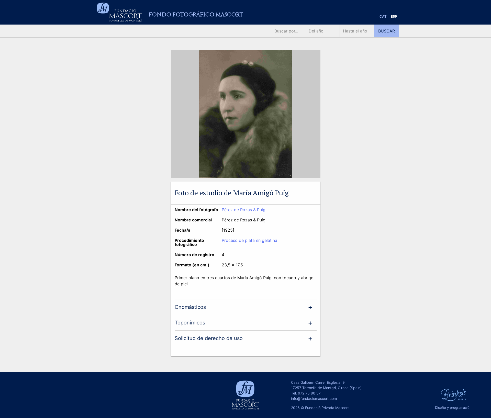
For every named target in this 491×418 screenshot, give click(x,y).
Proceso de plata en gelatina (249, 240)
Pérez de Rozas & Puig (243, 209)
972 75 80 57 (309, 393)
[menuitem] (383, 17)
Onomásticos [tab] (190, 307)
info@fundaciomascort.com (314, 398)
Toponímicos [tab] (190, 323)
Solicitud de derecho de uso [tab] (209, 338)
